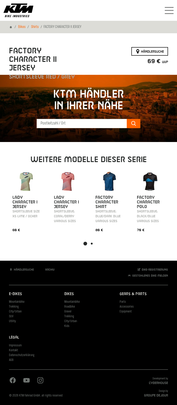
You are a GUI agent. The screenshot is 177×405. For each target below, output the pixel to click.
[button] (85, 243)
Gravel (67, 311)
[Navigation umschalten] (169, 10)
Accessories (127, 306)
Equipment (126, 311)
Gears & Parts (133, 294)
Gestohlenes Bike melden (149, 276)
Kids (66, 326)
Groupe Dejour (156, 395)
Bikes (22, 27)
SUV (11, 316)
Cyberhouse (158, 383)
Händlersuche (152, 51)
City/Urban (15, 311)
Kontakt (13, 350)
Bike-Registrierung (154, 270)
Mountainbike (16, 302)
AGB (11, 360)
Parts (123, 302)
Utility (12, 321)
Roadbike (69, 306)
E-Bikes (15, 294)
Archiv (49, 270)
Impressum (15, 345)
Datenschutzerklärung (21, 355)
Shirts (35, 27)
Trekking (14, 306)
